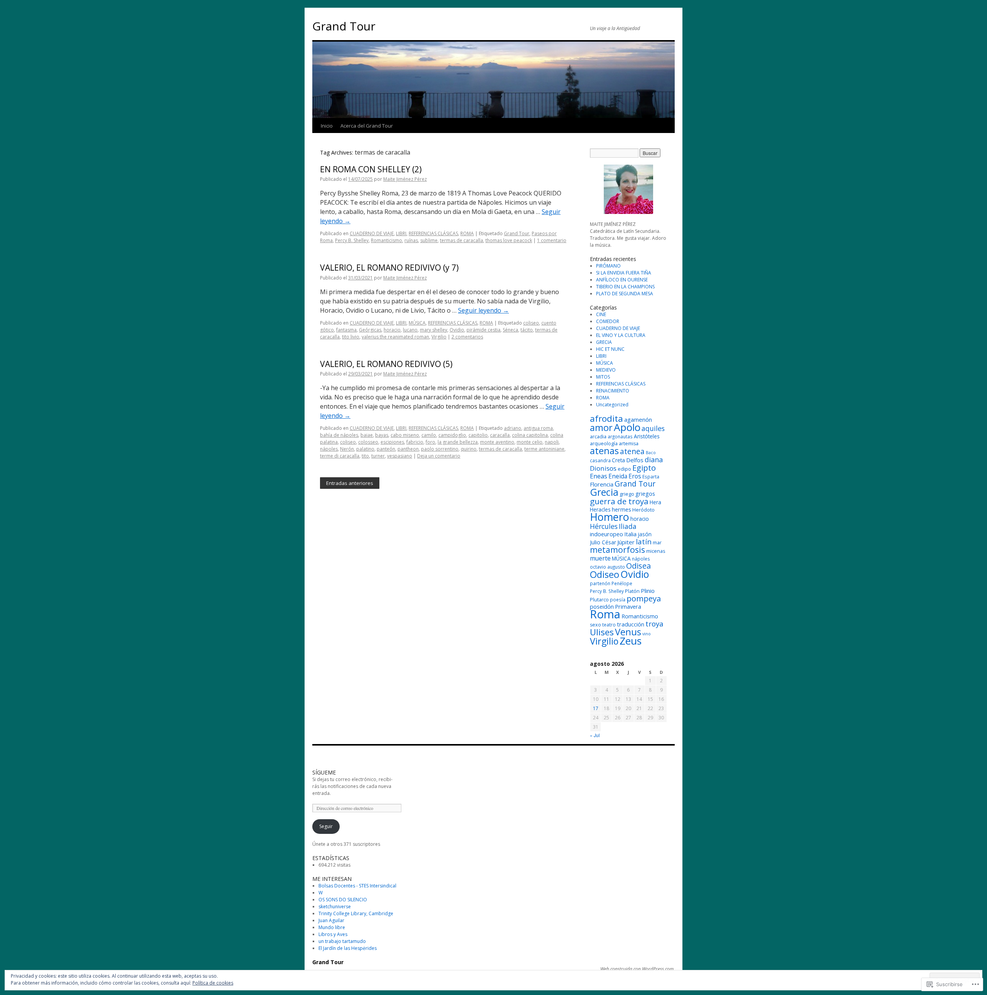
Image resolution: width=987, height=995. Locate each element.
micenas (655, 551)
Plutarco (599, 599)
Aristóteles (647, 436)
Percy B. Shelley (352, 240)
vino (646, 633)
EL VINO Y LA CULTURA (620, 335)
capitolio (478, 435)
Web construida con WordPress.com (637, 969)
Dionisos (603, 468)
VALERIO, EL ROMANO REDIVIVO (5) (386, 364)
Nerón (347, 449)
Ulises (602, 632)
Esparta (650, 476)
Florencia (601, 484)
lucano (410, 330)
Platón (632, 591)
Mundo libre (331, 927)
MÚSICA (417, 323)
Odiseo (604, 574)
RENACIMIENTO (612, 390)
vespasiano (399, 456)
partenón (600, 583)
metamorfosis (617, 549)
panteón (386, 449)
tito (365, 456)
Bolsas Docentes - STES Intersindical (357, 885)
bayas (381, 435)
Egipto (644, 467)
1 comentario (551, 240)
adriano (512, 428)
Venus (628, 632)
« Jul (595, 735)
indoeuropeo (606, 534)
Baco (651, 452)
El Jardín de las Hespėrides (347, 948)
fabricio (414, 442)
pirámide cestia (483, 330)
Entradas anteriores (349, 483)
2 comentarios (467, 336)
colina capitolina (530, 435)
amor (601, 427)
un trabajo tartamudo (342, 941)
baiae (366, 435)
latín (644, 542)
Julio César (603, 542)
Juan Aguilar (331, 920)
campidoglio (452, 435)
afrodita (606, 418)
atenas (604, 450)
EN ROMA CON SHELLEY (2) (371, 169)
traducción (630, 624)
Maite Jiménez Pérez (405, 179)
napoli (552, 442)
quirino (469, 449)
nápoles (329, 449)
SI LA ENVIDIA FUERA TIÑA (623, 272)
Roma (605, 614)
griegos (645, 493)
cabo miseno (405, 435)
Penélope (621, 583)
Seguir (326, 826)
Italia (630, 534)
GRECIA (604, 342)
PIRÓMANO (608, 266)
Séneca (510, 330)
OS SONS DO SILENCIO (342, 899)
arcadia (598, 436)
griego (627, 494)
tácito (526, 330)
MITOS (603, 377)
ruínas (411, 240)
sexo (595, 624)
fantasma (346, 330)
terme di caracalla (339, 456)
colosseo (368, 442)
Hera (655, 502)
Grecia (604, 491)
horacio (392, 330)
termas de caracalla (461, 240)
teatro (609, 624)
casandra (600, 460)
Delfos (634, 460)
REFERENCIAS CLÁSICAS (433, 233)
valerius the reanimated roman (395, 336)
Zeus (631, 641)
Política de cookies (212, 983)
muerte (600, 558)
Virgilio (438, 336)
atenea (632, 451)
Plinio (648, 590)
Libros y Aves (332, 934)
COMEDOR (607, 321)
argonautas (620, 436)
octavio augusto (607, 567)
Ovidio (457, 330)
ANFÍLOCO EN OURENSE (622, 279)
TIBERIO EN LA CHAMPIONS (625, 286)
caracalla (500, 435)
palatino (365, 449)
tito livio (350, 336)
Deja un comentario (438, 456)
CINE (601, 314)
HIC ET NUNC (610, 349)
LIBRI (401, 233)
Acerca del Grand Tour (366, 125)
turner (378, 456)
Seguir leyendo (483, 310)
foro (430, 442)
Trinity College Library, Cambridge (355, 913)
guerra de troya (619, 501)
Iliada (628, 526)
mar (657, 542)
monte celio (529, 442)
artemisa (628, 443)
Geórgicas (370, 330)
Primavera (628, 606)
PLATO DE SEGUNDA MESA (624, 293)
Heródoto (643, 510)
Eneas (598, 475)
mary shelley (433, 330)
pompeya (644, 598)
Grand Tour (344, 26)
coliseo (531, 323)
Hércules (604, 526)
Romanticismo (386, 240)
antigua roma (538, 428)
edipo (624, 469)
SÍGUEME (324, 772)
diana (654, 459)
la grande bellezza (458, 442)
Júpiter (626, 542)
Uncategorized (612, 404)
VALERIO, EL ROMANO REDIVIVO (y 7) (389, 267)
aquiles (653, 428)
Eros (634, 476)
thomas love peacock (508, 240)
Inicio (327, 125)
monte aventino (497, 442)
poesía (617, 599)
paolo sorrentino (439, 449)
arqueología (604, 443)
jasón (645, 534)
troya (654, 624)
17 (595, 708)
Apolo (627, 427)
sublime (429, 240)
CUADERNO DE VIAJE (372, 233)
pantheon (408, 449)
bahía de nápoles (339, 435)
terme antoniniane (544, 449)
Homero (609, 517)
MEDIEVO (606, 370)
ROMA (467, 233)
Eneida (617, 476)
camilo (428, 435)
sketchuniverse (334, 906)
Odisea (638, 566)
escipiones (392, 442)
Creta (618, 460)
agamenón (638, 419)
